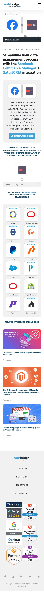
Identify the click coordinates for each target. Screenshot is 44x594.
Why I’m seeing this (13, 14)
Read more (7, 360)
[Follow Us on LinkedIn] (21, 576)
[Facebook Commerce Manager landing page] (12, 25)
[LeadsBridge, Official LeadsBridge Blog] (12, 4)
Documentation (12, 39)
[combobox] (22, 184)
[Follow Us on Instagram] (13, 576)
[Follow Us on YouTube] (30, 576)
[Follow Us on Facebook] (5, 576)
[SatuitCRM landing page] (31, 25)
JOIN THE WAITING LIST (22, 136)
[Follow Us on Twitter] (39, 576)
